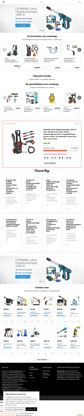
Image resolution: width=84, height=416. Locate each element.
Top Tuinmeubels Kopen (7, 415)
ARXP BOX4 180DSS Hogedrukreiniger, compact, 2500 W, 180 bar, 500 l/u (35, 346)
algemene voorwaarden (46, 374)
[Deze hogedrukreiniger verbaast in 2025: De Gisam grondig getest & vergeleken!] (52, 193)
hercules (46, 344)
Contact (31, 377)
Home (31, 373)
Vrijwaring (45, 377)
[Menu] (4, 2)
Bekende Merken (47, 106)
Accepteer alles (31, 409)
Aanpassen (10, 409)
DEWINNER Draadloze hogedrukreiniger (61, 314)
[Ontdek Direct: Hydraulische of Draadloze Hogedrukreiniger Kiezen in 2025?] (12, 233)
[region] (21, 402)
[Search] (80, 2)
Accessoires (7, 106)
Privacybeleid (46, 371)
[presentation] (5, 50)
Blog (30, 375)
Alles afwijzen (20, 409)
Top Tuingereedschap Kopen (9, 413)
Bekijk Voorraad (38, 163)
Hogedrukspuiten (28, 106)
